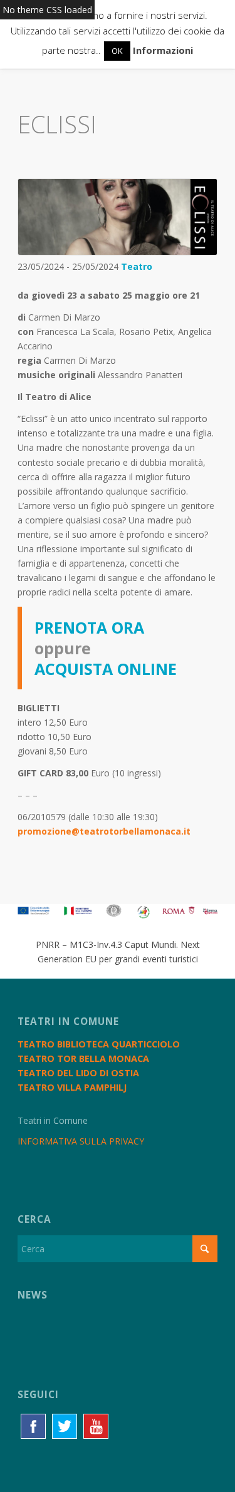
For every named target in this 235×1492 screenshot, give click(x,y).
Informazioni (163, 50)
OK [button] (117, 50)
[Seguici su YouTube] (95, 1426)
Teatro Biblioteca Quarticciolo (99, 1044)
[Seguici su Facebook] (33, 1426)
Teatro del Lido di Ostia (78, 1073)
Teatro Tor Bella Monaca (83, 1058)
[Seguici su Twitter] (64, 1426)
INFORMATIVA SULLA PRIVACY (81, 1141)
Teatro (136, 266)
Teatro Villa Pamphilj (72, 1087)
